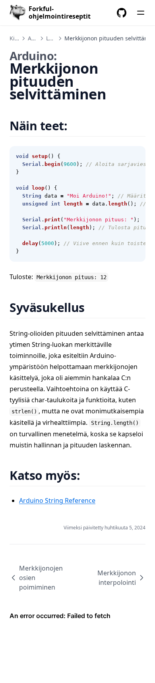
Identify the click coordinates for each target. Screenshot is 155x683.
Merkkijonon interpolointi (116, 578)
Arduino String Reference (57, 500)
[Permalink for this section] (77, 126)
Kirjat (17, 38)
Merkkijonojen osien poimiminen (41, 578)
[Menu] (141, 13)
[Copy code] (135, 156)
